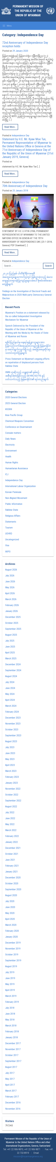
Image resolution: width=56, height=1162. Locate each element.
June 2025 (10, 646)
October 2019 (11, 954)
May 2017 (9, 1078)
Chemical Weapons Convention (19, 421)
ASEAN (8, 409)
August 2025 (11, 634)
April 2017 (10, 1084)
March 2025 (10, 658)
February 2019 (12, 1002)
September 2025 (13, 628)
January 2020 (11, 936)
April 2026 (10, 593)
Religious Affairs (12, 515)
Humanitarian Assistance (16, 468)
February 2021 (12, 865)
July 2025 (9, 640)
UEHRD (8, 533)
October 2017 (11, 1055)
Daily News (10, 438)
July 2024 (9, 682)
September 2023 (13, 735)
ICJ (6, 474)
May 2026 (9, 587)
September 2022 (13, 800)
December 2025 (13, 617)
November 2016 (12, 1108)
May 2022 (9, 824)
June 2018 (10, 1013)
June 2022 (10, 818)
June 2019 (10, 978)
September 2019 (13, 960)
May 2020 (9, 913)
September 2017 (13, 1061)
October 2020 (11, 883)
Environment (11, 450)
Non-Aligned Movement (16, 498)
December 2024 (13, 664)
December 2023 (13, 717)
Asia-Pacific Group (14, 415)
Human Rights (11, 462)
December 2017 (13, 1043)
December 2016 (13, 1102)
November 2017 (12, 1049)
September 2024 (13, 670)
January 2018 (11, 1037)
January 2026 (11, 611)
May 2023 (9, 759)
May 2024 (9, 694)
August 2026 (11, 569)
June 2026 (10, 581)
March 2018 (10, 1025)
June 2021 (10, 859)
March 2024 (10, 705)
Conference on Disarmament (18, 427)
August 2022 (11, 806)
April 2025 (10, 652)
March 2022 (10, 830)
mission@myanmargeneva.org (28, 1156)
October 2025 (11, 623)
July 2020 (9, 901)
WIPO (7, 551)
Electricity (10, 444)
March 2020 (10, 925)
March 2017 (10, 1090)
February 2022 (12, 836)
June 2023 (10, 753)
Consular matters (13, 432)
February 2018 (12, 1031)
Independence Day (20, 135)
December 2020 (13, 877)
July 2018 (9, 1007)
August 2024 (11, 676)
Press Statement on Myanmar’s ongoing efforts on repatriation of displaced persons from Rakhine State (27, 362)
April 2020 (10, 919)
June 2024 (10, 688)
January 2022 (11, 842)
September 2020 (13, 889)
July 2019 (9, 972)
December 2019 (13, 942)
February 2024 (12, 711)
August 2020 (11, 895)
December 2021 (13, 848)
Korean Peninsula (13, 492)
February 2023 (12, 777)
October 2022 (11, 794)
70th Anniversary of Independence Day (24, 186)
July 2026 (9, 575)
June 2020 (10, 907)
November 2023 (12, 723)
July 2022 (9, 812)
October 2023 (11, 729)
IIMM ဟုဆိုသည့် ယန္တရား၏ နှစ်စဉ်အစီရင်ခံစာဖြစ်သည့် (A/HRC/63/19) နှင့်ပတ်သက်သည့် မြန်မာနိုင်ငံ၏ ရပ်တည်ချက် (27, 376)
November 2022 (12, 788)
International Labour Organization (20, 486)
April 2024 (10, 700)
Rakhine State (11, 509)
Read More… (10, 127)
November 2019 (12, 948)
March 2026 (10, 599)
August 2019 (11, 966)
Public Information (13, 504)
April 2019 (10, 990)
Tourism (9, 527)
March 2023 (10, 771)
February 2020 (12, 930)
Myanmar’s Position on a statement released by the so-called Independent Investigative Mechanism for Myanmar (27, 316)
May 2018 (9, 1019)
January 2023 (11, 782)
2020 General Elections (16, 397)
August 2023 (11, 741)
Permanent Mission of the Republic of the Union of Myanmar (28, 11)
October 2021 (11, 853)
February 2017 (12, 1096)
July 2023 (9, 747)
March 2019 (10, 996)
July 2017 (9, 1073)
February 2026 (12, 605)
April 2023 (10, 765)
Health (8, 456)
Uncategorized (12, 539)
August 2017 (11, 1067)
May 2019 (9, 984)
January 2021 (11, 871)
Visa (7, 545)
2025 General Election (15, 403)
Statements (10, 521)
